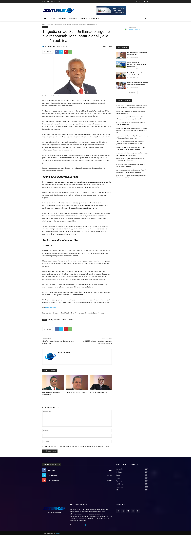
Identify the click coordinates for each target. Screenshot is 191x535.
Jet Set (50, 319)
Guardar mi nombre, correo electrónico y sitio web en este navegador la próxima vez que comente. (77, 446)
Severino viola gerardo (123, 170)
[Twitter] (142, 1)
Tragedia (71, 319)
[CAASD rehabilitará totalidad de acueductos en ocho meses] (121, 85)
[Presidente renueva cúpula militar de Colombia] (121, 75)
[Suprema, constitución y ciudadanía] (77, 382)
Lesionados (57, 319)
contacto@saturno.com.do (87, 525)
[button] (146, 18)
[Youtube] (147, 1)
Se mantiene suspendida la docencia (127, 117)
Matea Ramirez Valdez (123, 111)
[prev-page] (43, 399)
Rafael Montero (50, 308)
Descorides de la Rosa (123, 128)
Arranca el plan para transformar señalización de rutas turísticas (136, 64)
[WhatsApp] (70, 52)
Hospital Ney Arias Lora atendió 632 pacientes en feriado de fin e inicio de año (131, 130)
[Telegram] (128, 511)
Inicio (43, 24)
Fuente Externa (51, 46)
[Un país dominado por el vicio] (101, 382)
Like (110, 470)
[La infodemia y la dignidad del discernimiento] (53, 382)
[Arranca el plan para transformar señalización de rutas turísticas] (121, 64)
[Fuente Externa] (43, 46)
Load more (132, 92)
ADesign (58, 533)
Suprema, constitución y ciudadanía (76, 392)
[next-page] (47, 399)
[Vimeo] (145, 1)
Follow (109, 475)
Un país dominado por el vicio (98, 392)
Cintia (118, 141)
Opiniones (50, 24)
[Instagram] (139, 1)
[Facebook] (136, 1)
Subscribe (108, 480)
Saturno (64, 319)
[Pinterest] (66, 52)
